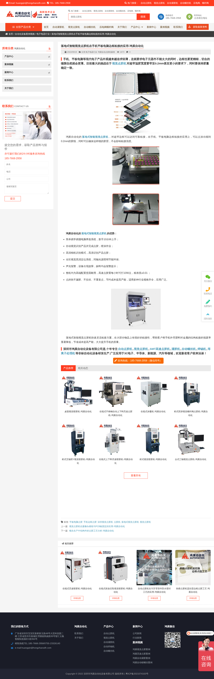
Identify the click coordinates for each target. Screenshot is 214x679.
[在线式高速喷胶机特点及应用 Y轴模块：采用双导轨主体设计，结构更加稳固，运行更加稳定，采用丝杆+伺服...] (77, 567)
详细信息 (77, 598)
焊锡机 (202, 349)
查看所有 (136, 475)
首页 (11, 34)
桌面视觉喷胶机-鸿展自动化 (78, 411)
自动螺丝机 (185, 3)
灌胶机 (176, 349)
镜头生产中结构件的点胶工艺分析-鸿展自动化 (91, 530)
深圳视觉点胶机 (105, 522)
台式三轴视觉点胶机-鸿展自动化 (190, 459)
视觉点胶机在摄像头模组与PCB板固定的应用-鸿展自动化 (97, 526)
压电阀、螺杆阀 (201, 3)
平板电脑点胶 (76, 522)
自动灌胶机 (172, 3)
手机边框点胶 (90, 522)
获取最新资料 (199, 26)
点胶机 (117, 522)
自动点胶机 (146, 3)
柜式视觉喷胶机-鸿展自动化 (153, 459)
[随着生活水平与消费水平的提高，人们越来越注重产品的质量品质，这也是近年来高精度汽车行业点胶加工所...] (154, 567)
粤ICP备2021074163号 (136, 673)
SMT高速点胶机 (160, 349)
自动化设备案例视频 (25, 34)
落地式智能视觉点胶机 (94, 233)
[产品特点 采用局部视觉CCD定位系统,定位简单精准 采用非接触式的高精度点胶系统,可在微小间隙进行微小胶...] (115, 567)
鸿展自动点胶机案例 (106, 52)
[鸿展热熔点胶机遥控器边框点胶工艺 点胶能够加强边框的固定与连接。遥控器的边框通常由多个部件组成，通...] (193, 567)
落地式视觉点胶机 (130, 522)
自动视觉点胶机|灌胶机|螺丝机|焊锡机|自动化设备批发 (33, 14)
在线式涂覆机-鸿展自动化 (153, 411)
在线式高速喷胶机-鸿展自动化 (77, 588)
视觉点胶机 (159, 3)
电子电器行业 (43, 34)
